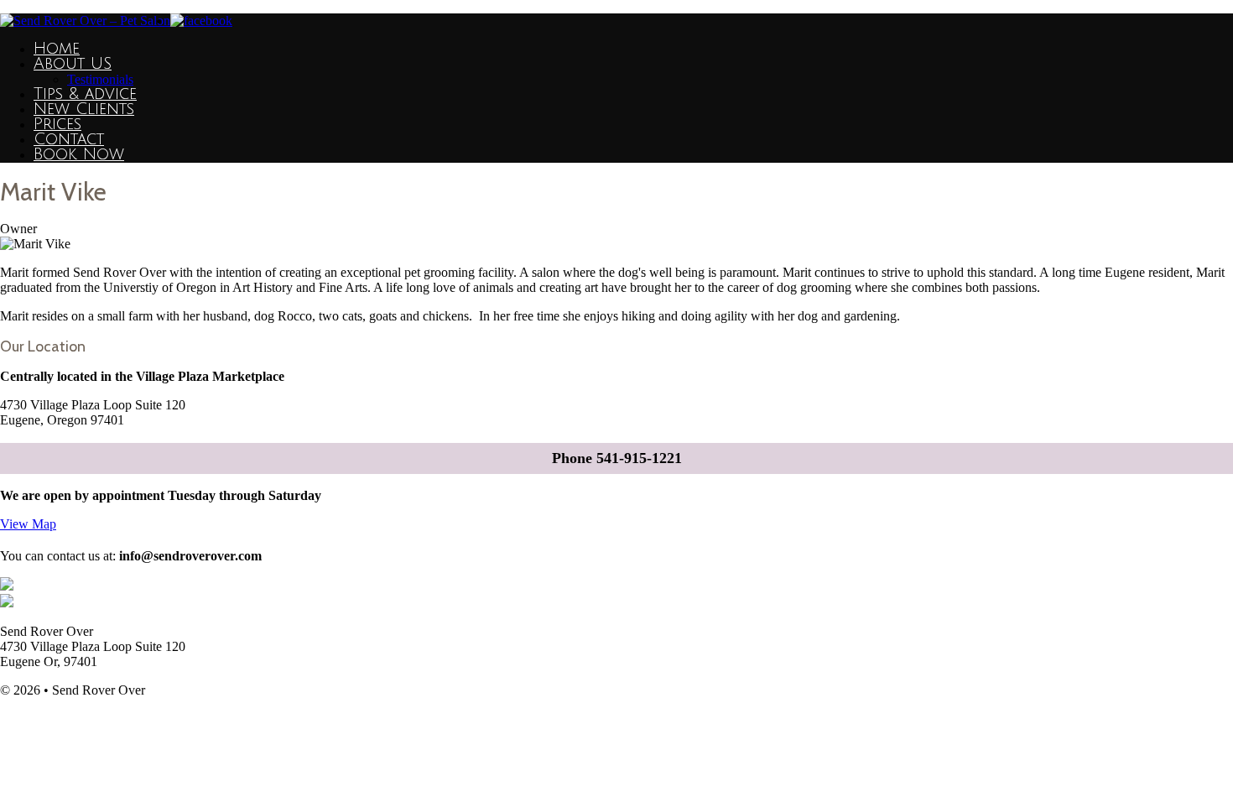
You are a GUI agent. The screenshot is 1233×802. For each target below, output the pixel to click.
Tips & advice (85, 94)
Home (57, 48)
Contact (69, 139)
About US (73, 63)
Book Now (79, 154)
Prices (57, 124)
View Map (28, 524)
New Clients (84, 109)
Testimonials (100, 79)
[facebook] (201, 20)
